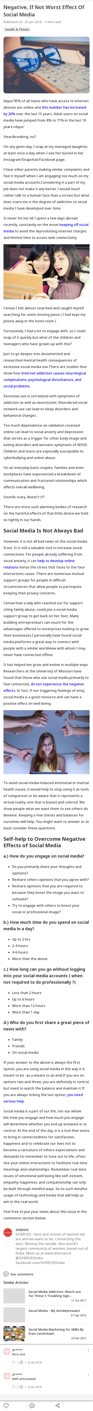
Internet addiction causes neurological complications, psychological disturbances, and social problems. (44, 379)
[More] (88, 1350)
